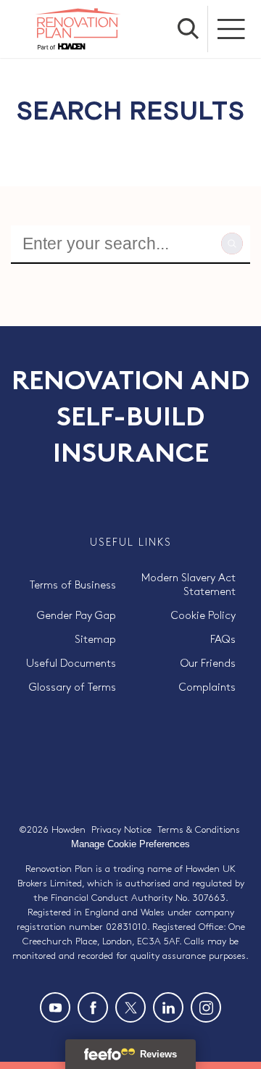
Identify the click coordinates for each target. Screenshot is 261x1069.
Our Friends (208, 664)
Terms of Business (73, 586)
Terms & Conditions (198, 829)
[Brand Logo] (78, 29)
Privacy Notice (121, 829)
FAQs (223, 640)
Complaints (207, 688)
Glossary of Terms (72, 688)
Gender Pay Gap (76, 616)
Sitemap (95, 640)
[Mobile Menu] (232, 29)
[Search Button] (188, 29)
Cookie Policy (203, 616)
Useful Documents (71, 664)
